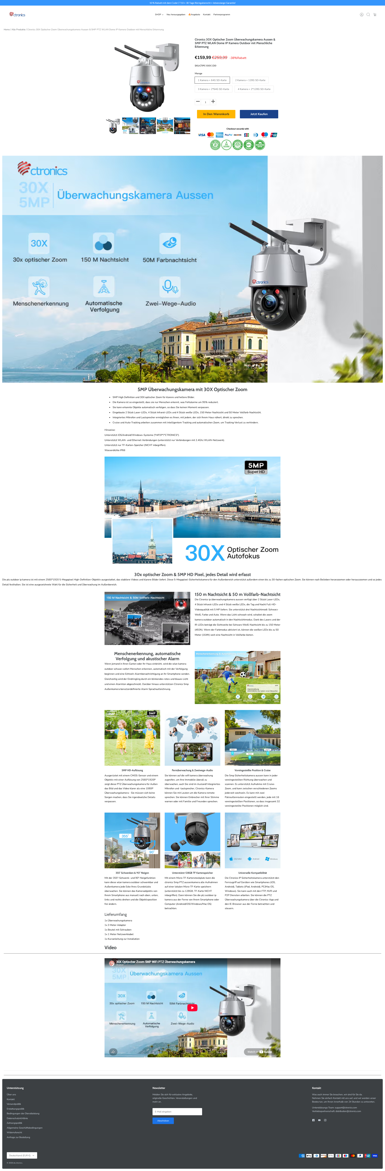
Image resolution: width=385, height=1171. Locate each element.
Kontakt (11, 1099)
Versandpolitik (14, 1103)
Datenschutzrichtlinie (17, 1118)
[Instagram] (325, 1120)
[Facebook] (313, 1120)
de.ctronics (17, 1163)
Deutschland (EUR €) (20, 1155)
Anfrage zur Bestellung (18, 1137)
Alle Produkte (18, 29)
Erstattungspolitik (15, 1108)
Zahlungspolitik (14, 1122)
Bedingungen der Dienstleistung (23, 1113)
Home (7, 29)
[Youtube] (319, 1120)
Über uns (11, 1094)
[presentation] (102, 125)
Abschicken (163, 1120)
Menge (198, 73)
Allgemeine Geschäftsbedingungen (25, 1127)
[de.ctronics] (17, 14)
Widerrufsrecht (14, 1132)
